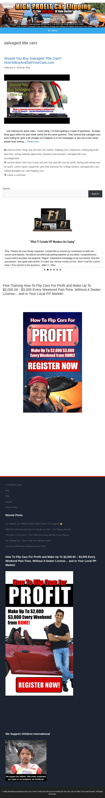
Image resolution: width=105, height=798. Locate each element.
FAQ (7, 496)
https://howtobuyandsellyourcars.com (17, 792)
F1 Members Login (13, 485)
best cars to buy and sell (34, 162)
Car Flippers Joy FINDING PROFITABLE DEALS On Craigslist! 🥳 (33, 524)
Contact (8, 502)
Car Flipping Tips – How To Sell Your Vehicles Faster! (28, 540)
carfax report (20, 166)
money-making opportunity (28, 154)
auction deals (14, 162)
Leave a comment (16, 175)
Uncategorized (11, 158)
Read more (33, 141)
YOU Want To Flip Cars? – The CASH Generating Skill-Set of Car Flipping (37, 535)
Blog (25, 150)
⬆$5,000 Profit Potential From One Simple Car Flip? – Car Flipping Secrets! (38, 529)
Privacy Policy (11, 507)
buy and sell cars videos (41, 150)
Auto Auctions (14, 150)
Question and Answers (54, 154)
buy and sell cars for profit (62, 162)
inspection (75, 150)
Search (6, 188)
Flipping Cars (61, 150)
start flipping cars (35, 171)
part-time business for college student (59, 166)
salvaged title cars (76, 154)
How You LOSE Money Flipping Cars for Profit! (25, 546)
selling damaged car (14, 171)
